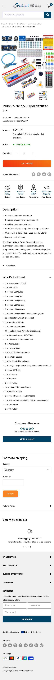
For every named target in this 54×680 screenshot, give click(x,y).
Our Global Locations (11, 632)
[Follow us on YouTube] (26, 645)
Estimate (10, 494)
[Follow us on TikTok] (31, 645)
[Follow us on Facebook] (5, 645)
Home (3, 24)
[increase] (33, 153)
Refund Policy (9, 506)
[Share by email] (49, 174)
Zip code (7, 477)
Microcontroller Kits (34, 24)
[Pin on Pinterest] (39, 174)
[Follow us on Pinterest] (20, 645)
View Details (20, 197)
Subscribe (27, 619)
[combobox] (23, 15)
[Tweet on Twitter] (44, 174)
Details (7, 197)
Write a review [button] (27, 439)
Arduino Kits (5, 27)
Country (6, 464)
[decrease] (16, 153)
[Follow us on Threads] (41, 645)
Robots (11, 24)
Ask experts (33, 197)
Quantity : (7, 153)
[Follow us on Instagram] (15, 645)
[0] (49, 6)
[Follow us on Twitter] (10, 645)
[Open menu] (4, 6)
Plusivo (7, 118)
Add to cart (27, 163)
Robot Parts (21, 24)
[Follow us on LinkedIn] (36, 645)
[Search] (47, 15)
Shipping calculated (33, 134)
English (35, 632)
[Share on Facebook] (33, 174)
